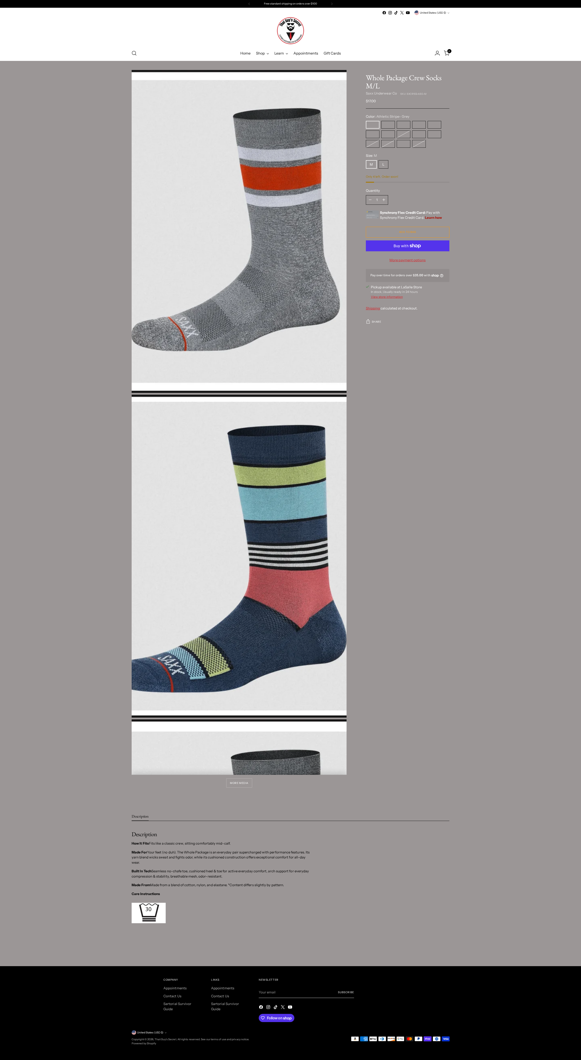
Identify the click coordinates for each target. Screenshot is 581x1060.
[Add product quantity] (384, 200)
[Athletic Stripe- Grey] (372, 125)
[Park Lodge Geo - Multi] (419, 134)
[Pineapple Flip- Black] (434, 125)
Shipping (373, 308)
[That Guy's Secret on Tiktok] (396, 13)
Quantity (373, 190)
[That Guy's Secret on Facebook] (384, 13)
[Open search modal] (134, 53)
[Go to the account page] (437, 53)
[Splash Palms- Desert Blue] (372, 134)
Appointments (175, 988)
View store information (387, 297)
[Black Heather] (403, 134)
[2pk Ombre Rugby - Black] (403, 144)
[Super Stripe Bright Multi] (388, 125)
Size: (371, 155)
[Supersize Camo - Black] (434, 134)
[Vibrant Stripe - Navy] (388, 144)
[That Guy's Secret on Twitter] (402, 13)
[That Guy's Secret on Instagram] (390, 13)
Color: (387, 116)
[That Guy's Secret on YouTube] (408, 13)
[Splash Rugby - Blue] (372, 144)
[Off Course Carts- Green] (419, 125)
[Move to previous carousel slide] (435, 950)
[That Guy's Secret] (290, 30)
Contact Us (172, 996)
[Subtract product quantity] (370, 200)
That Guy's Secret (165, 1039)
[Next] (332, 4)
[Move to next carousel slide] (445, 950)
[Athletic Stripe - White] (388, 134)
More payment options (407, 260)
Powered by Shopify (144, 1043)
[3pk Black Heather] (419, 144)
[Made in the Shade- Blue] (403, 125)
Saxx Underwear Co (381, 93)
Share (376, 321)
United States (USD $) (433, 12)
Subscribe (346, 992)
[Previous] (249, 4)
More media (239, 783)
